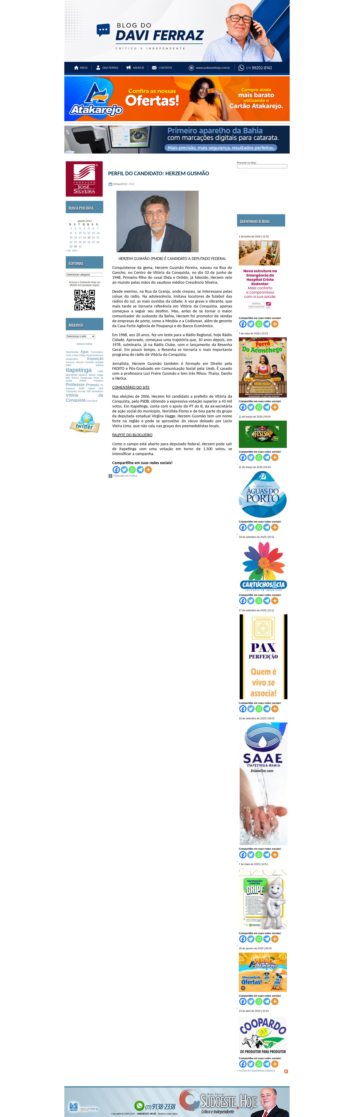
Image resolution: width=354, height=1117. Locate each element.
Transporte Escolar (75, 391)
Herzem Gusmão (85, 362)
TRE (88, 391)
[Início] (81, 69)
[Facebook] (116, 469)
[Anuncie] (136, 69)
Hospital (99, 362)
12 (88, 233)
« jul (68, 250)
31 (80, 246)
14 (97, 233)
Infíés (68, 365)
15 (71, 237)
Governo (70, 362)
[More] (148, 469)
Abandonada (72, 352)
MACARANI (71, 375)
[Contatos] (166, 69)
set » (75, 250)
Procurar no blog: (246, 162)
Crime (75, 355)
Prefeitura (98, 380)
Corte (68, 355)
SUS (101, 388)
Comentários (97, 352)
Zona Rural (91, 401)
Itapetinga (79, 370)
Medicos (83, 375)
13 (93, 233)
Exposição (95, 359)
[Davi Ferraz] (107, 69)
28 (97, 242)
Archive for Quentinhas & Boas (256, 1070)
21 (97, 237)
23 (75, 242)
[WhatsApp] (263, 69)
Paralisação (86, 378)
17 (80, 237)
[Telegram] (140, 469)
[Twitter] (124, 469)
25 (84, 242)
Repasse (70, 388)
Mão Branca (72, 378)
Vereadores (97, 391)
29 (71, 246)
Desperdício (72, 359)
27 (93, 242)
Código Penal (85, 355)
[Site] (213, 69)
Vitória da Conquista (84, 397)
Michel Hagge (96, 375)
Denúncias (98, 355)
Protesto (92, 385)
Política (133, 475)
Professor (75, 384)
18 (84, 237)
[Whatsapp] (132, 469)
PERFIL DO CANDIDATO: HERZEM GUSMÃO (158, 174)
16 (75, 237)
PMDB (83, 380)
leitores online (84, 344)
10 (80, 233)
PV (101, 385)
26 (88, 242)
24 (80, 242)
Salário (91, 388)
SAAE (81, 388)
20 (93, 237)
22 (71, 242)
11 (84, 233)
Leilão (100, 371)
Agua (84, 352)
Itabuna (99, 365)
